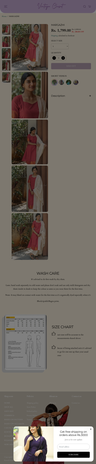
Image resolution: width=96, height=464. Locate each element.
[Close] (91, 429)
